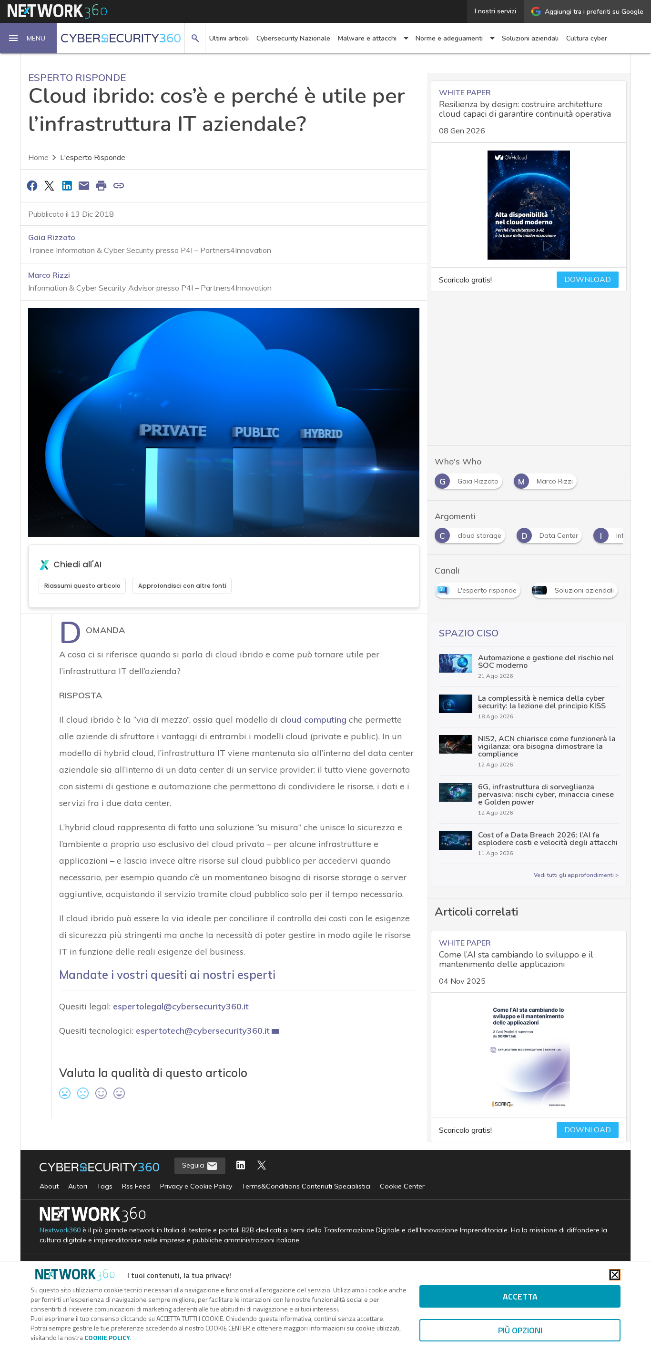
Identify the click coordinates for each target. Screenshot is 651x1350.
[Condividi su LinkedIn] (66, 185)
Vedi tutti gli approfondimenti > (576, 875)
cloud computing (313, 719)
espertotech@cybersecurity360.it (203, 1030)
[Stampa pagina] (101, 185)
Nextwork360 (60, 1230)
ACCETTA (520, 1296)
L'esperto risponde (92, 157)
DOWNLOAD (587, 279)
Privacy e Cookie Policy (196, 1186)
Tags (104, 1186)
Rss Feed (136, 1186)
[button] (28, 38)
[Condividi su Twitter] (49, 185)
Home (38, 157)
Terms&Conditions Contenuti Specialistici (306, 1186)
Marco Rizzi (49, 275)
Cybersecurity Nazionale (293, 38)
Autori (77, 1186)
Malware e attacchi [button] (367, 38)
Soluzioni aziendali (530, 38)
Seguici (194, 1165)
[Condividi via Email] (84, 185)
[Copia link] (118, 185)
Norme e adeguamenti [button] (449, 38)
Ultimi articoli (229, 38)
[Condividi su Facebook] (32, 185)
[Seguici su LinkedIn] (240, 1166)
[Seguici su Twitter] (261, 1166)
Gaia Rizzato (51, 237)
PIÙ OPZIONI (520, 1330)
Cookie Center (402, 1186)
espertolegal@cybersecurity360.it (181, 1006)
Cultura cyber (586, 38)
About (49, 1186)
